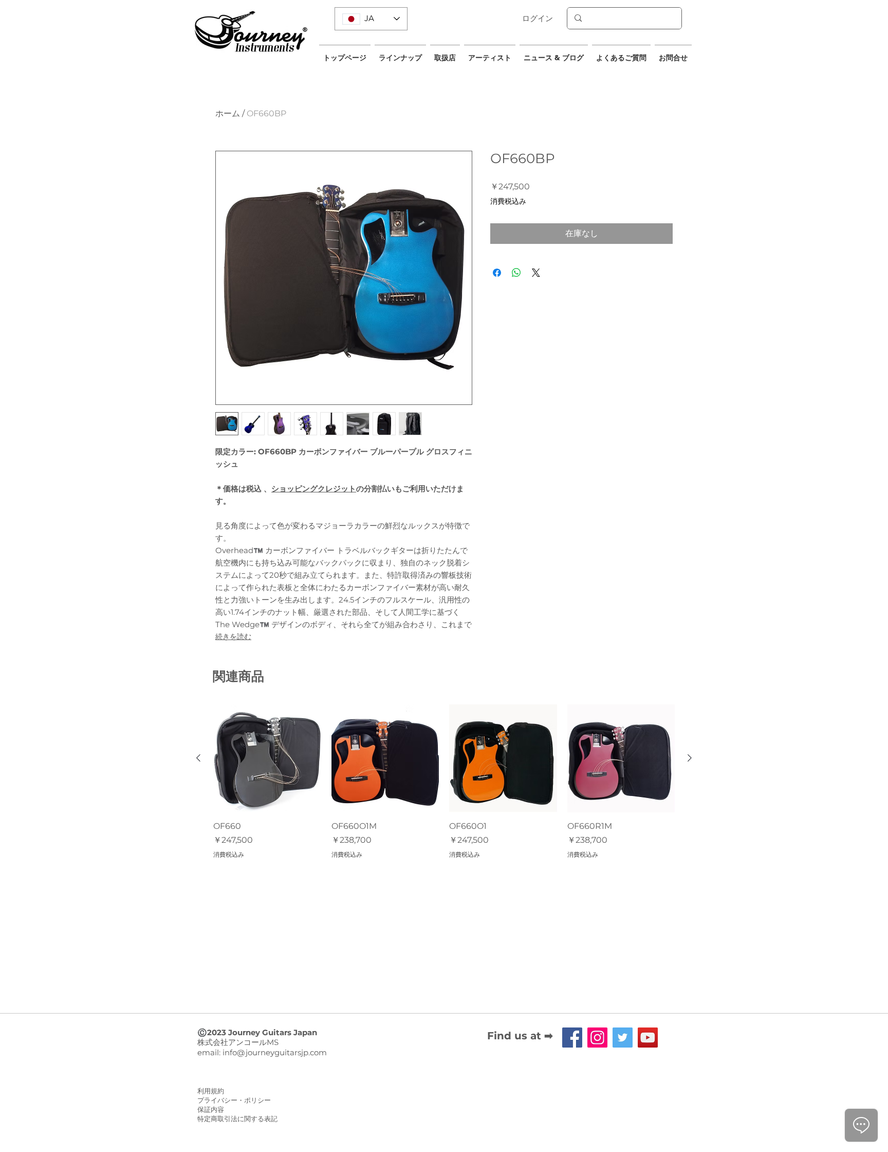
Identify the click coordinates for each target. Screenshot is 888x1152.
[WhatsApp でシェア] (516, 273)
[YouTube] (648, 1037)
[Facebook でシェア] (497, 273)
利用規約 (210, 1091)
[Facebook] (572, 1037)
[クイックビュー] (267, 758)
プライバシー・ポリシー (234, 1100)
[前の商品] (198, 758)
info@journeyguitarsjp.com (275, 1052)
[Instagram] (597, 1037)
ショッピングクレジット (313, 488)
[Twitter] (623, 1037)
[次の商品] (689, 758)
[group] (444, 782)
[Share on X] (536, 273)
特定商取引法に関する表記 (237, 1118)
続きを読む (233, 636)
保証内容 (210, 1109)
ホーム (227, 113)
